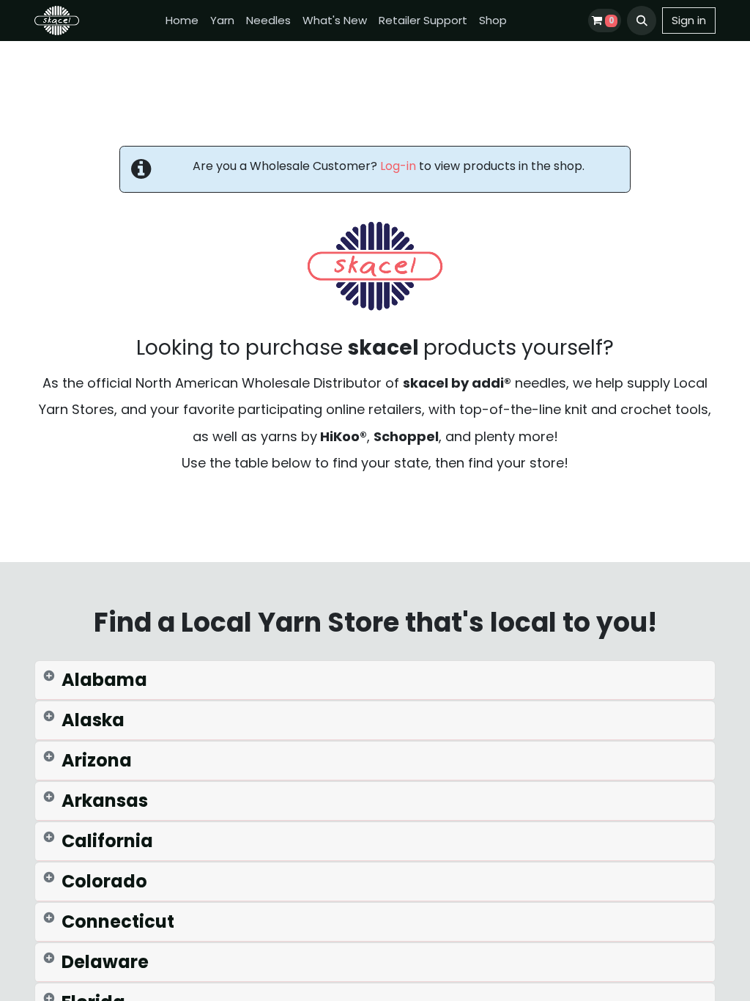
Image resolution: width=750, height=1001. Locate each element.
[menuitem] (182, 21)
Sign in (689, 20)
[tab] (375, 680)
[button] (641, 20)
